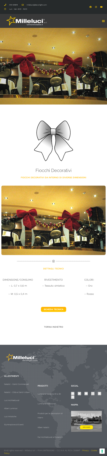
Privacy (85, 450)
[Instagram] (96, 7)
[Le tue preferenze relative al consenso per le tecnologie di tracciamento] (102, 451)
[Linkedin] (72, 397)
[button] (103, 21)
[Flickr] (99, 393)
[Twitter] (79, 393)
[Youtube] (101, 7)
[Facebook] (90, 7)
